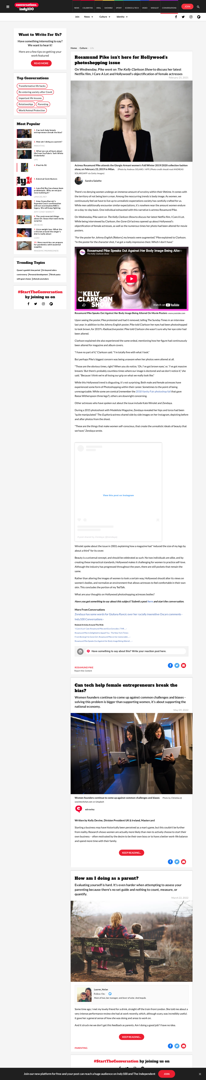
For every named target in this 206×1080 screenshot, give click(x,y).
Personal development (38, 274)
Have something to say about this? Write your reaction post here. (129, 651)
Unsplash (100, 801)
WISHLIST (155, 8)
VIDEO (144, 8)
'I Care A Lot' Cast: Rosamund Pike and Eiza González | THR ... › (101, 628)
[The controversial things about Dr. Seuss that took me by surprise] (24, 219)
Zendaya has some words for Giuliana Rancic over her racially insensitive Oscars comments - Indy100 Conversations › (129, 617)
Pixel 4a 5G (41, 165)
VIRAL (98, 8)
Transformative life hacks (32, 85)
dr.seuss (38, 225)
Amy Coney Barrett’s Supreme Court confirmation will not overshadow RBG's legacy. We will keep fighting (47, 204)
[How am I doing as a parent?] (131, 941)
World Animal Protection (32, 110)
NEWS (76, 8)
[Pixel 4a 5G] (24, 167)
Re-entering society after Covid (35, 92)
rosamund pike (84, 667)
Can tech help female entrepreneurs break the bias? (126, 687)
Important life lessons (30, 98)
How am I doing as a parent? (107, 878)
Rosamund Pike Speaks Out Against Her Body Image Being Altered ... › (103, 641)
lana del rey (40, 196)
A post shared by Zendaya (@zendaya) (97, 537)
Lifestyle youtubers (41, 279)
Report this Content (83, 671)
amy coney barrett (44, 212)
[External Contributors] (24, 181)
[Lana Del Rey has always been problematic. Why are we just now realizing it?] (24, 191)
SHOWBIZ (108, 8)
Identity (120, 16)
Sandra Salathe (93, 180)
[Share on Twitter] (176, 665)
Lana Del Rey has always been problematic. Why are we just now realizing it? (48, 190)
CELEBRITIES (88, 8)
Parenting (43, 104)
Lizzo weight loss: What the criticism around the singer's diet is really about (48, 231)
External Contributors (46, 179)
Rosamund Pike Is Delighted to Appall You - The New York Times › (102, 633)
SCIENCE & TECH (132, 8)
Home (74, 48)
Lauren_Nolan (101, 989)
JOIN (187, 6)
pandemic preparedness (46, 251)
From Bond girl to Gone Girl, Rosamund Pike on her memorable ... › (102, 637)
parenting (81, 1048)
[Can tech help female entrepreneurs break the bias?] (131, 753)
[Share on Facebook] (170, 665)
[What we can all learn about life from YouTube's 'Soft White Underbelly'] (24, 154)
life (36, 159)
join (166, 1073)
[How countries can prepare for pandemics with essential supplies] (24, 245)
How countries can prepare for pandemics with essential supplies (48, 244)
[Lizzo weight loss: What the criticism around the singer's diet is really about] (24, 232)
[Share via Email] (183, 665)
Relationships (26, 104)
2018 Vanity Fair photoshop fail (153, 391)
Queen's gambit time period (28, 270)
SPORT (119, 8)
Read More (41, 63)
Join (77, 16)
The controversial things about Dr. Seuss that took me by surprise (49, 218)
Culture (103, 16)
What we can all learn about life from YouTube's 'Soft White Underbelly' (48, 153)
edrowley (89, 809)
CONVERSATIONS (169, 8)
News (87, 16)
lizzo (36, 238)
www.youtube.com (176, 313)
